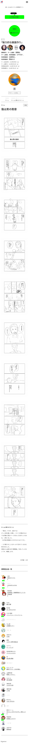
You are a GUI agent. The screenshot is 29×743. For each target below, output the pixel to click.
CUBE (8, 636)
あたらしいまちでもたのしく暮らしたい (16, 712)
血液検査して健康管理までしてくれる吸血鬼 (16, 593)
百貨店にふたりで (11, 718)
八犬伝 (8, 690)
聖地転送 (9, 729)
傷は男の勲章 (10, 658)
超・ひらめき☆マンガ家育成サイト (14, 7)
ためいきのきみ (10, 701)
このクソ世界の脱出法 (12, 642)
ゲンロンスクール (2, 2)
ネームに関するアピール (17, 100)
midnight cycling (12, 585)
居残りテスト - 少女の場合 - (14, 669)
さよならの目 (10, 685)
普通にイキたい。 (11, 674)
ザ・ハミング (10, 647)
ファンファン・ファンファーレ (14, 615)
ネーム (7, 100)
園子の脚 (9, 604)
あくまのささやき (11, 609)
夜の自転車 (9, 680)
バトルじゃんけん (11, 653)
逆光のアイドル (11, 578)
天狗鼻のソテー (10, 626)
